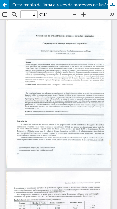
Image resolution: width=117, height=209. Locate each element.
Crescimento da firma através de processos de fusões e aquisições (64, 5)
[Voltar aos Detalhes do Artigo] (4, 4)
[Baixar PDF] (112, 4)
